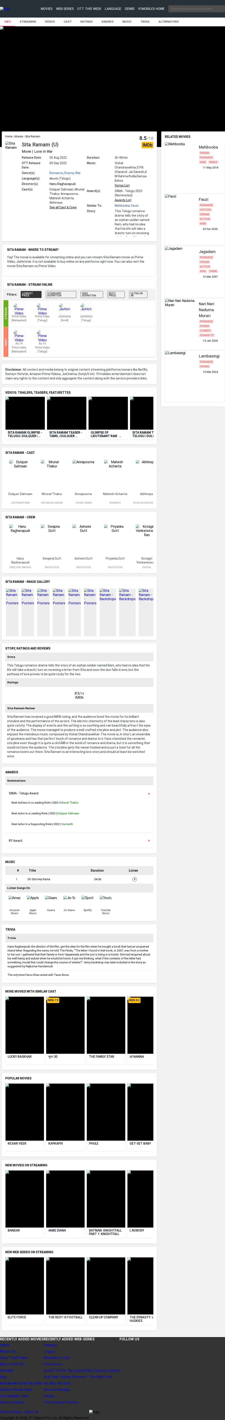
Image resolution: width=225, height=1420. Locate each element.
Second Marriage (57, 1390)
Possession (53, 1364)
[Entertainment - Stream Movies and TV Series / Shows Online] (14, 9)
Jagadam (207, 251)
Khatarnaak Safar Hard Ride (21, 1383)
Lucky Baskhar (20, 1056)
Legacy (49, 1351)
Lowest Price (27, 294)
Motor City (8, 1351)
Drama (69, 173)
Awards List (123, 200)
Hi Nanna (137, 1056)
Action (205, 219)
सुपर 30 (52, 1056)
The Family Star (101, 1056)
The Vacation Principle (61, 1402)
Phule (93, 1143)
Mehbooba (122, 205)
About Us (31, 1412)
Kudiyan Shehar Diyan (16, 1390)
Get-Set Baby (140, 1143)
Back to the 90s (12, 1364)
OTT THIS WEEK (89, 9)
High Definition (89, 294)
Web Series (65, 9)
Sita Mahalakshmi (52, 503)
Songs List (122, 185)
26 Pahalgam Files (14, 1396)
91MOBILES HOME (151, 9)
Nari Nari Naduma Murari (207, 310)
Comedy (205, 330)
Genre (130, 9)
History (205, 209)
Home (9, 136)
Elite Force (17, 1317)
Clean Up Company (103, 1317)
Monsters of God (57, 1358)
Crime (213, 271)
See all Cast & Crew (63, 207)
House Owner (84, 503)
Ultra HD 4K (137, 294)
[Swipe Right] (152, 413)
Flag (3, 1377)
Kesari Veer (17, 1143)
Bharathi (115, 503)
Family (213, 162)
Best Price (112, 294)
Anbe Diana (57, 1230)
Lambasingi (209, 356)
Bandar (14, 1230)
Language (113, 9)
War (78, 173)
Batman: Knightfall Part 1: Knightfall (105, 1232)
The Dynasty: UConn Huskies (146, 1319)
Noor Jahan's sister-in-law (146, 505)
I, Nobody (137, 1230)
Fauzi (134, 205)
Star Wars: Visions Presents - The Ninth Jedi (78, 1377)
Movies (47, 9)
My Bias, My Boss (57, 1383)
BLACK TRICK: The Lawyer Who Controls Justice (82, 1370)
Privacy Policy (11, 1412)
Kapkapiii (55, 1143)
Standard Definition (54, 294)
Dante (4, 1345)
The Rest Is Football (65, 1317)
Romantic (207, 335)
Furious (49, 1396)
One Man (7, 1370)
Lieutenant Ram (20, 503)
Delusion (50, 1345)
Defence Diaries (12, 1402)
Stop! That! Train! (14, 1358)
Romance (56, 173)
